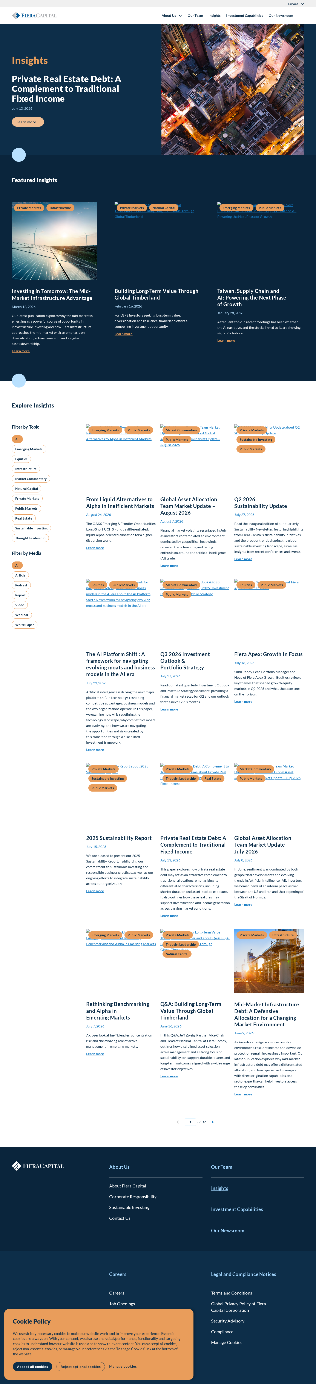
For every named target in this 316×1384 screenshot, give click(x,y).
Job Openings (122, 1303)
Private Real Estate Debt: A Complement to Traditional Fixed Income (193, 844)
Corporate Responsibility (132, 1196)
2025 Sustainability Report (119, 838)
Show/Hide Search (300, 15)
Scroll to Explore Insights (19, 381)
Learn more (30, 122)
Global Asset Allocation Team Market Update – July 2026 (262, 844)
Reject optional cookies (81, 1366)
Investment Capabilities (244, 15)
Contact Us (119, 1218)
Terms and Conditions (231, 1292)
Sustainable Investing (129, 1207)
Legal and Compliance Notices (243, 1274)
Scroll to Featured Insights (19, 155)
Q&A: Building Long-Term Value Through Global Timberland (190, 1010)
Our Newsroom (281, 15)
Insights (215, 15)
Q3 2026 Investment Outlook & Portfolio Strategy (185, 660)
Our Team (195, 15)
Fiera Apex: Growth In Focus (268, 654)
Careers (117, 1274)
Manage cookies (123, 1366)
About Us (119, 1167)
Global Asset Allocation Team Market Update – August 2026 (188, 506)
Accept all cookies (32, 1366)
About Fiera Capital (127, 1185)
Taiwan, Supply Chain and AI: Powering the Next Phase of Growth (251, 297)
